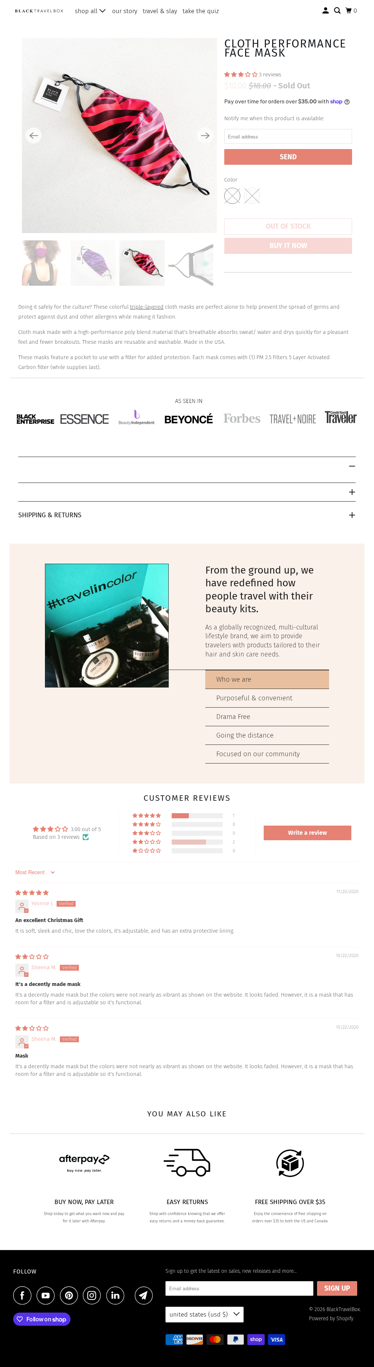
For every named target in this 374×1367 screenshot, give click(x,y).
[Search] (338, 11)
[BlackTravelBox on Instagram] (94, 1295)
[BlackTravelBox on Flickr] (131, 1295)
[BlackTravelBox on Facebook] (24, 1295)
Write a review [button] (307, 832)
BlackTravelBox (343, 1309)
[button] (241, 74)
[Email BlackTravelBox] (146, 1295)
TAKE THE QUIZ (201, 11)
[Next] (205, 135)
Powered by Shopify (331, 1318)
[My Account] (326, 11)
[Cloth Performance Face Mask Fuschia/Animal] (119, 135)
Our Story (124, 11)
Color (230, 179)
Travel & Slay (160, 11)
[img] (32, 893)
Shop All (87, 11)
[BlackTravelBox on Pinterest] (70, 1295)
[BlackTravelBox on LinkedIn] (117, 1295)
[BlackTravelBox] (39, 10)
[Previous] (34, 135)
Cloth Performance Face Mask (285, 48)
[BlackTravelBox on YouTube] (47, 1295)
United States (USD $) (199, 1314)
